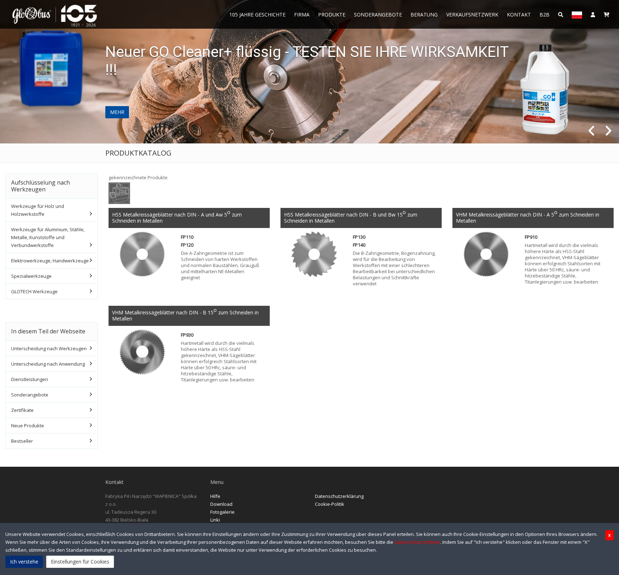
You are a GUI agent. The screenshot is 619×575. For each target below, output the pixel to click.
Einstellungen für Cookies (80, 561)
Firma (302, 14)
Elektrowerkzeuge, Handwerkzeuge (50, 260)
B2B (544, 14)
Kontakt (519, 14)
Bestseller (22, 441)
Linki (215, 520)
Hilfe (215, 496)
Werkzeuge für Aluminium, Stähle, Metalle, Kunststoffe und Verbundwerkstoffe (48, 237)
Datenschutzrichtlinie (417, 542)
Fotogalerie (222, 512)
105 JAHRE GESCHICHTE (257, 14)
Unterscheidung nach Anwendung (48, 364)
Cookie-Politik (329, 504)
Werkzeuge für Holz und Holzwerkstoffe (37, 210)
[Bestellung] (606, 14)
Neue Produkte (27, 425)
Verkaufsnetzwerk (472, 14)
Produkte (331, 14)
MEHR (117, 112)
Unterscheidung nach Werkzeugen (49, 348)
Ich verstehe (24, 561)
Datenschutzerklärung (339, 496)
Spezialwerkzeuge (31, 276)
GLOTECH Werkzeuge (34, 291)
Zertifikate (22, 410)
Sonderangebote (378, 14)
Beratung (424, 14)
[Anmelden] (592, 14)
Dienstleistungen (29, 379)
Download (221, 504)
